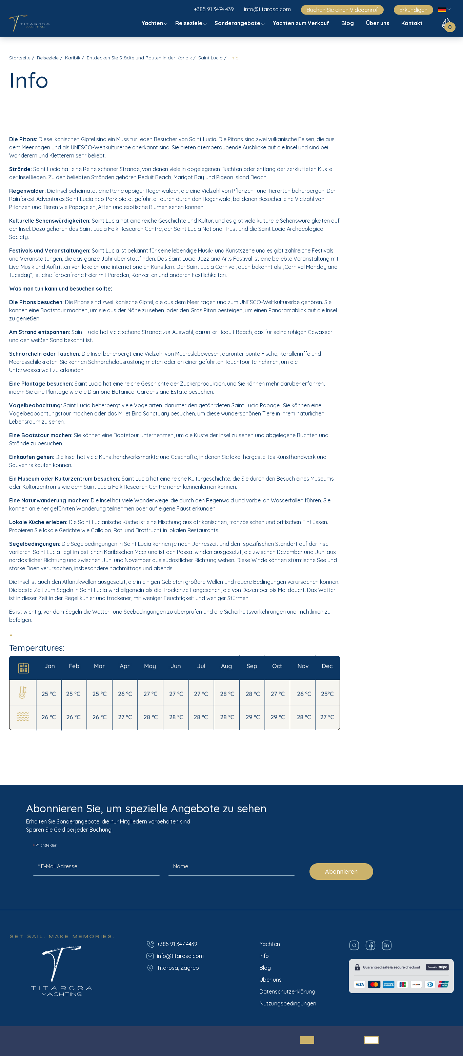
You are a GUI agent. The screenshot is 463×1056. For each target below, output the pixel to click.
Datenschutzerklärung (287, 991)
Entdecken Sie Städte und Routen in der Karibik (139, 58)
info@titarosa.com (267, 9)
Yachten (152, 23)
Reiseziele (189, 23)
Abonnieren (341, 871)
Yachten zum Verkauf (301, 23)
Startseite (20, 58)
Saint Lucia (210, 58)
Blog (348, 23)
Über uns (378, 23)
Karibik (72, 58)
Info (264, 955)
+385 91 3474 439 (214, 9)
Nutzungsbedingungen (288, 1003)
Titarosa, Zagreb (178, 967)
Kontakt (412, 23)
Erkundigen (413, 9)
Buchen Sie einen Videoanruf (342, 9)
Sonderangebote (238, 23)
